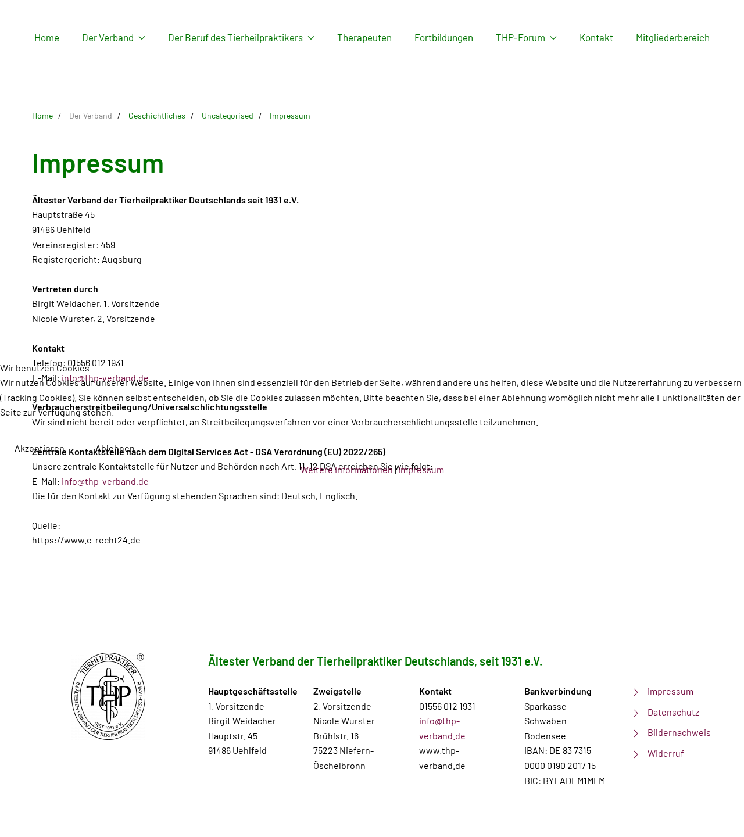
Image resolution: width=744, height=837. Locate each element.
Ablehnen (115, 447)
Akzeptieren (40, 447)
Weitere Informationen (347, 469)
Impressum (421, 469)
